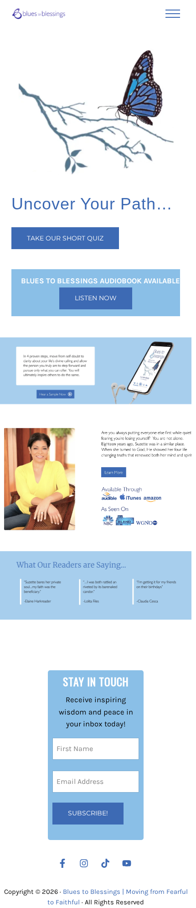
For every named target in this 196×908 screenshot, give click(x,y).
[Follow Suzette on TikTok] (107, 863)
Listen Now (96, 298)
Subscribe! (88, 813)
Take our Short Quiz (65, 238)
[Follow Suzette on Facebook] (62, 863)
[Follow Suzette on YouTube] (129, 863)
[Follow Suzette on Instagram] (86, 863)
